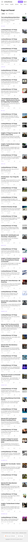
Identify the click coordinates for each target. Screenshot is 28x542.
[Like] (2, 23)
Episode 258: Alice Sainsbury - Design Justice (9, 345)
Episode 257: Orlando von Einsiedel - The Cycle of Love (10, 375)
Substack (8, 539)
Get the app (20, 536)
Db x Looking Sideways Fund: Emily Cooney (10, 398)
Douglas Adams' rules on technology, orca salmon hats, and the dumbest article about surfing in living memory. (11, 41)
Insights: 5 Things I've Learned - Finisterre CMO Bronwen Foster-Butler (10, 440)
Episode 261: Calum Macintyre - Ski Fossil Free (10, 281)
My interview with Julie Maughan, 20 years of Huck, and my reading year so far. (10, 218)
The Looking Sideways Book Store (10, 17)
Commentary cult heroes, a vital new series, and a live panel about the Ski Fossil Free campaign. (11, 358)
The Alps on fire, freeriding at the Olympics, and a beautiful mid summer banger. (11, 51)
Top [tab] (6, 13)
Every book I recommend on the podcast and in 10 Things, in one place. (10, 19)
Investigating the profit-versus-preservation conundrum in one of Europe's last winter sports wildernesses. (11, 209)
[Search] (25, 13)
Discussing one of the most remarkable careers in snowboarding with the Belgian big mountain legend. (10, 422)
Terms (17, 532)
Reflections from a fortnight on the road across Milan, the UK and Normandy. (10, 60)
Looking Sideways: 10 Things (9, 29)
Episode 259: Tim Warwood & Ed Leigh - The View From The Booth (10, 325)
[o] (25, 237)
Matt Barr (6, 182)
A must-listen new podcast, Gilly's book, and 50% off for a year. (10, 432)
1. (1, 476)
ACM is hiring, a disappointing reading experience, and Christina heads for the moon (10, 228)
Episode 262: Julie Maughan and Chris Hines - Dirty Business (10, 235)
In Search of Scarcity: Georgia (9, 206)
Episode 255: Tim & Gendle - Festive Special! (11, 464)
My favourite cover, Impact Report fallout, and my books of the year (10, 496)
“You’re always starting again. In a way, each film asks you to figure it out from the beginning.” (11, 264)
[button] (2, 4)
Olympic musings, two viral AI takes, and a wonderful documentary (10, 337)
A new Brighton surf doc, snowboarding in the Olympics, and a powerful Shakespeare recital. (10, 367)
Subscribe (20, 1)
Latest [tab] (3, 13)
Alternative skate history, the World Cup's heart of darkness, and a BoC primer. (10, 91)
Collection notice (22, 532)
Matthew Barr (7, 21)
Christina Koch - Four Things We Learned (10, 177)
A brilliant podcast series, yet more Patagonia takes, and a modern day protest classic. (10, 391)
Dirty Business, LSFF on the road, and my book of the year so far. (10, 317)
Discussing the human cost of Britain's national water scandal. (9, 239)
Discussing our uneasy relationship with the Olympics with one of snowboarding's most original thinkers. (11, 305)
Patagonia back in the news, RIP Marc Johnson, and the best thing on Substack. (10, 116)
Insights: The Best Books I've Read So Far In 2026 (10, 144)
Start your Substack (10, 536)
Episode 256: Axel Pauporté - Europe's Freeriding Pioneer (9, 419)
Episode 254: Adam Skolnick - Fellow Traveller (9, 483)
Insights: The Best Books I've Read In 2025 (10, 504)
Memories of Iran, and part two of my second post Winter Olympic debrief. (9, 294)
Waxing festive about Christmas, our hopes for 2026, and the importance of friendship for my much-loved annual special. (10, 467)
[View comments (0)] (8, 23)
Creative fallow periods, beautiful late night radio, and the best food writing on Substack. (10, 126)
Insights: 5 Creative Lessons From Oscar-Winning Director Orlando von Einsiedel (10, 260)
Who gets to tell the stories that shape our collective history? (10, 104)
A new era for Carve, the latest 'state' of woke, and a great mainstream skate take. (10, 251)
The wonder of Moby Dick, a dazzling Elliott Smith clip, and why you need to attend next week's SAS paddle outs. (10, 157)
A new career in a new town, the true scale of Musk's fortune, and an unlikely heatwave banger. (10, 72)
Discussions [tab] (11, 13)
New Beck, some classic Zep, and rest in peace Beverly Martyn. (10, 169)
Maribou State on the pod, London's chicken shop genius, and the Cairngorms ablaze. (10, 32)
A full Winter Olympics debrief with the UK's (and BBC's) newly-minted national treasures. (11, 328)
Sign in (25, 1)
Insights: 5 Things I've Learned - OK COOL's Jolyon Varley (10, 133)
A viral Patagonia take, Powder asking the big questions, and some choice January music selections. (10, 411)
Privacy (13, 532)
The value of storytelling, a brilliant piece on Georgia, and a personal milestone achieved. (11, 190)
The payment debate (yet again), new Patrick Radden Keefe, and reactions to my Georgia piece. (10, 199)
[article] (14, 20)
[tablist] (7, 13)
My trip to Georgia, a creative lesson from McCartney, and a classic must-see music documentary (10, 273)
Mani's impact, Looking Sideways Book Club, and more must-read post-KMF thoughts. (9, 519)
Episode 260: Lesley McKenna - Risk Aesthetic (11, 301)
